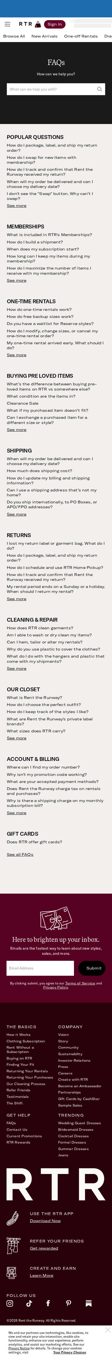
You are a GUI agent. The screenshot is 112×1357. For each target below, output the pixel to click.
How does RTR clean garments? (40, 627)
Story (63, 1041)
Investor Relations (74, 1060)
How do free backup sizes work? (40, 316)
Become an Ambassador (79, 1086)
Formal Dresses (72, 1142)
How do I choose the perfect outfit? (44, 704)
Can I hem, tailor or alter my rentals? (44, 642)
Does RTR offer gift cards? (34, 841)
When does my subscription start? (43, 249)
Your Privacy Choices (69, 1352)
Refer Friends (18, 1090)
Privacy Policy (55, 987)
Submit (94, 968)
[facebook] (56, 1304)
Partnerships (69, 1092)
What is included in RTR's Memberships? (49, 234)
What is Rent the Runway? (34, 697)
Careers (65, 1073)
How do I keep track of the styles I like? (47, 711)
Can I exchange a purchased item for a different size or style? (47, 420)
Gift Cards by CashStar (79, 1099)
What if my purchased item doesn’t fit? (47, 410)
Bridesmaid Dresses (75, 1129)
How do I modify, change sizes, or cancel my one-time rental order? (52, 333)
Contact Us (17, 1129)
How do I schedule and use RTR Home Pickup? (55, 567)
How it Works (18, 1035)
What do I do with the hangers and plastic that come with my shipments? (56, 659)
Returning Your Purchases (30, 1077)
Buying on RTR (19, 1058)
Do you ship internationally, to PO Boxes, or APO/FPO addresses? (52, 504)
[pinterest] (76, 1304)
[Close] (108, 1330)
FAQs (11, 1123)
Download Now (45, 1220)
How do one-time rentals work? (39, 309)
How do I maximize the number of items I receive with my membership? (49, 270)
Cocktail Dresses (73, 1136)
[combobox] (56, 89)
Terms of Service (80, 983)
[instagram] (16, 1304)
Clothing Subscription (26, 1041)
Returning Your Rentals (27, 1071)
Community (68, 1047)
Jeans (63, 1155)
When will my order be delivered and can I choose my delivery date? (50, 184)
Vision (63, 1035)
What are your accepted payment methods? (52, 781)
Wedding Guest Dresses (79, 1123)
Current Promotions (24, 1136)
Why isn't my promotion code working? (47, 774)
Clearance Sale (22, 403)
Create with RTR (73, 1079)
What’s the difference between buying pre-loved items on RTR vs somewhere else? (52, 386)
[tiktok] (36, 1304)
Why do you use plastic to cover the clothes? (53, 649)
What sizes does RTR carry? (36, 731)
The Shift (15, 1103)
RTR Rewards (18, 1142)
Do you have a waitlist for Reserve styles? (50, 323)
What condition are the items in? (41, 396)
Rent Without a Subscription (20, 1049)
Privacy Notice (19, 1348)
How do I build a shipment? (35, 242)
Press (63, 1067)
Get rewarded (44, 1248)
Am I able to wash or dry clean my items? (49, 635)
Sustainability (70, 1054)
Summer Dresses (73, 1149)
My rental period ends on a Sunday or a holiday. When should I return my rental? (56, 589)
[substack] (95, 1304)
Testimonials (18, 1097)
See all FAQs (20, 854)
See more (16, 205)
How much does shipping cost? (39, 470)
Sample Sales (70, 1105)
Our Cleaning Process (26, 1084)
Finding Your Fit (20, 1064)
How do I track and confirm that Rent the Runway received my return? (50, 172)
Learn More (41, 1275)
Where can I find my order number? (43, 767)
